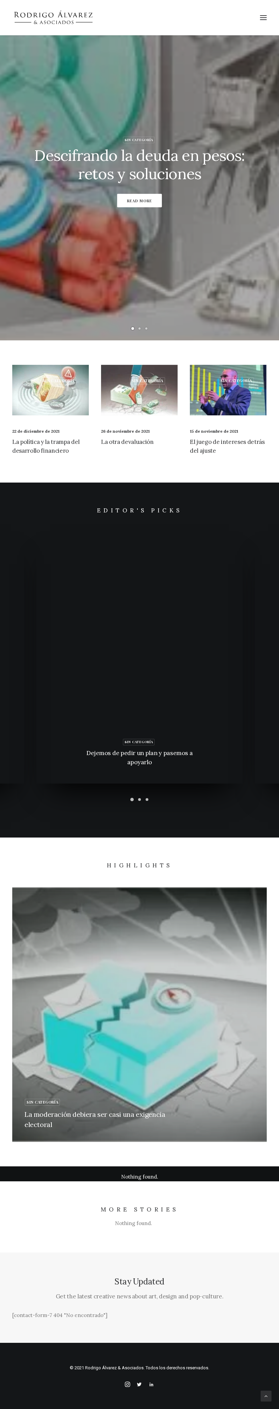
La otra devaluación (127, 442)
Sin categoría (139, 139)
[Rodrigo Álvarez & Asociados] (53, 17)
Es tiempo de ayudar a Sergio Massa (139, 165)
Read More (139, 200)
